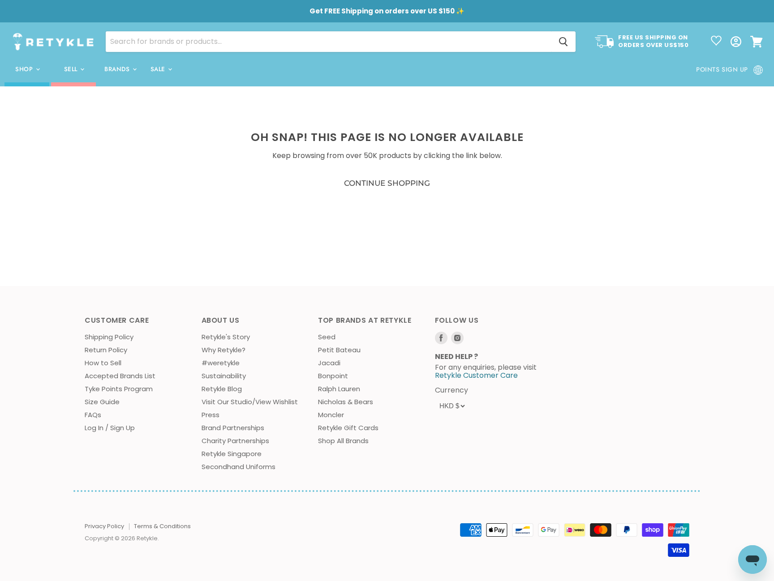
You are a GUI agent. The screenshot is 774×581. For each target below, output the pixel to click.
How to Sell (103, 362)
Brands (118, 69)
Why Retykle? (223, 350)
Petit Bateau (339, 350)
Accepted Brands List (120, 375)
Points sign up (722, 69)
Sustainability (224, 375)
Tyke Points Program (119, 388)
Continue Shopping (387, 183)
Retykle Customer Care (476, 375)
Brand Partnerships (233, 427)
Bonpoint (333, 375)
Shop (25, 69)
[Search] (563, 41)
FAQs (93, 414)
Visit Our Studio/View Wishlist (250, 401)
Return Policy (106, 350)
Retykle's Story (226, 337)
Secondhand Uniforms (238, 466)
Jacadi (329, 362)
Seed (326, 337)
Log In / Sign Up (110, 427)
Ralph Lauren (339, 388)
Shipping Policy (109, 337)
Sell (72, 69)
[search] (328, 41)
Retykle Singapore (232, 453)
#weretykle (221, 362)
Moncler (331, 414)
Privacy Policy (104, 526)
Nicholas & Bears (345, 401)
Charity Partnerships (235, 440)
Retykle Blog (222, 388)
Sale (159, 69)
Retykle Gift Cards (348, 427)
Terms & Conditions (162, 526)
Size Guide (102, 401)
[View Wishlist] (716, 41)
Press (210, 414)
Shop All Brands (343, 440)
